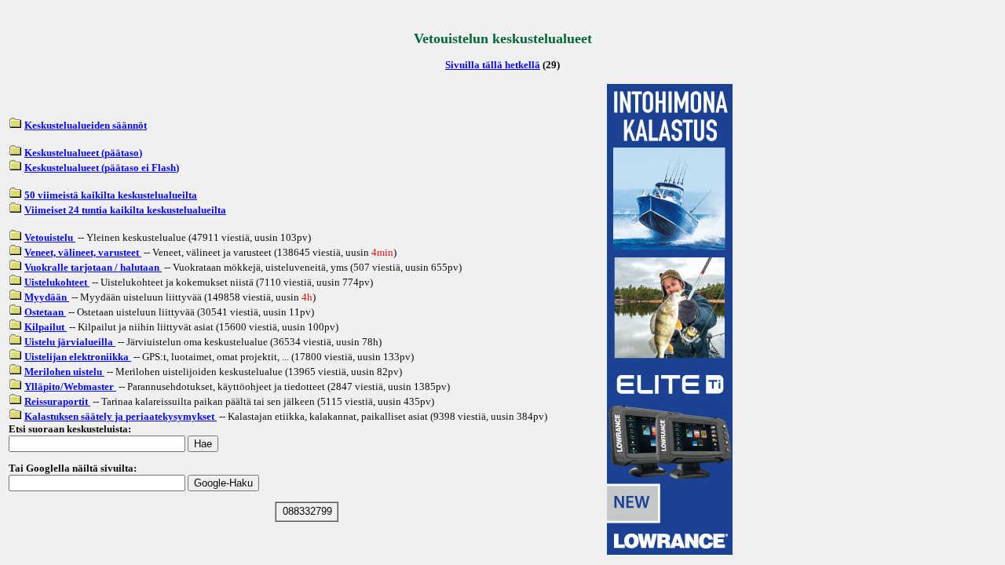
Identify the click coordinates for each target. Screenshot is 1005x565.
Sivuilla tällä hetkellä (492, 65)
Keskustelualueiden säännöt (85, 125)
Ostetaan (45, 312)
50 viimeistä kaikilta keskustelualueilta (110, 195)
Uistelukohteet (57, 282)
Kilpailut (45, 327)
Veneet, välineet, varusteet (82, 252)
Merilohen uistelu (64, 371)
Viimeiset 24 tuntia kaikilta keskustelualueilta (125, 210)
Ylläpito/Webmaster (70, 386)
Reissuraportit (57, 401)
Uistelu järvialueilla (69, 342)
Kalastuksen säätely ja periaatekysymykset (120, 416)
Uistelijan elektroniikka (77, 357)
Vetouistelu (49, 237)
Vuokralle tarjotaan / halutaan (93, 267)
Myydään (46, 297)
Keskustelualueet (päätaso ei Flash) (101, 167)
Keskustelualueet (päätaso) (83, 153)
